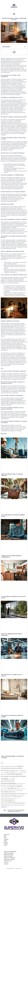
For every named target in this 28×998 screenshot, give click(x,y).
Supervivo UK (7, 860)
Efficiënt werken (18, 772)
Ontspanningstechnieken (9, 793)
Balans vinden (5, 766)
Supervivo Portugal (9, 859)
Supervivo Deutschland (10, 851)
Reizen (5, 842)
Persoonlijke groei (22, 793)
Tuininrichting (5, 805)
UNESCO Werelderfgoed (14, 805)
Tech (5, 845)
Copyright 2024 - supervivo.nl (14, 868)
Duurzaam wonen (7, 770)
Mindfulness (11, 788)
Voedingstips (22, 805)
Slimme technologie (13, 798)
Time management (20, 803)
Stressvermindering (8, 802)
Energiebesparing (14, 774)
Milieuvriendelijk (4, 788)
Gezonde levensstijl (9, 776)
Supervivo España (9, 853)
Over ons (6, 862)
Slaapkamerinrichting (5, 798)
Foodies (6, 843)
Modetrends (20, 790)
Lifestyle (6, 839)
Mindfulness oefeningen (20, 788)
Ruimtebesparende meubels (7, 796)
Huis (5, 810)
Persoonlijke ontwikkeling (8, 795)
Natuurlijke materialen (8, 791)
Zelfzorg (4, 807)
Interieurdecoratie (7, 781)
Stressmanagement (8, 800)
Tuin (5, 837)
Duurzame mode (10, 772)
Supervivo (6, 834)
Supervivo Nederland (9, 857)
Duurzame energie (18, 770)
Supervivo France (8, 854)
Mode (5, 840)
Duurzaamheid (17, 768)
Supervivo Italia (8, 856)
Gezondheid (11, 779)
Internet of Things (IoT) (16, 785)
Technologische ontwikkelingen (7, 803)
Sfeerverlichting (17, 796)
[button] (14, 14)
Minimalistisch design (5, 790)
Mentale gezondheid (15, 786)
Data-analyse (13, 766)
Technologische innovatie (20, 802)
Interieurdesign (8, 783)
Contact (6, 863)
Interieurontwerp (20, 783)
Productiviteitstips (20, 795)
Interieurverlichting (6, 785)
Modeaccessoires (13, 790)
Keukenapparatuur (5, 786)
